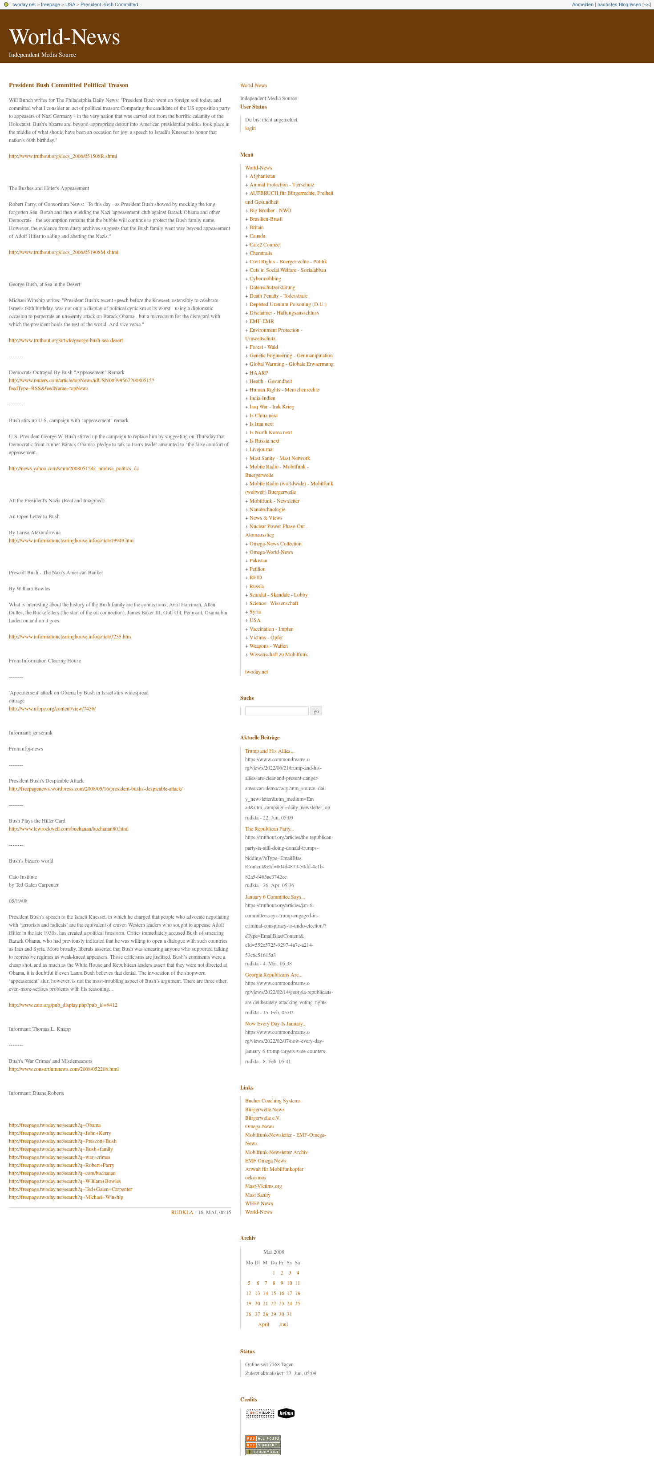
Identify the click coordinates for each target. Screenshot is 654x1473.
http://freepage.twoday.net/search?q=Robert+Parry (61, 1164)
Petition (258, 568)
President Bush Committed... (111, 4)
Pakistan (258, 560)
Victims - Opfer (266, 637)
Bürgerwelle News (265, 1109)
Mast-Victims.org (263, 1185)
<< (647, 4)
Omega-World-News (271, 551)
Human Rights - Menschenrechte (284, 389)
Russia (257, 585)
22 (273, 1303)
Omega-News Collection (276, 543)
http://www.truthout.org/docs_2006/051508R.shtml (63, 155)
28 (265, 1314)
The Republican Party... (269, 828)
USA (70, 4)
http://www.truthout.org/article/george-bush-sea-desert (66, 339)
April (263, 1324)
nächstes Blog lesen (619, 4)
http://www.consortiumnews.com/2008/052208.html (64, 1068)
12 (248, 1293)
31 (289, 1314)
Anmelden (582, 4)
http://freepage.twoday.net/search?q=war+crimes (59, 1156)
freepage (50, 4)
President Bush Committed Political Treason (69, 84)
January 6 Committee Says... (275, 896)
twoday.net (24, 4)
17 (289, 1293)
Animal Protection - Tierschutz (282, 184)
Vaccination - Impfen (272, 628)
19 (248, 1303)
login (250, 127)
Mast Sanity (257, 1194)
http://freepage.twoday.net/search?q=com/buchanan (62, 1172)
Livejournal (262, 448)
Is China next (264, 415)
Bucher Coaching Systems (273, 1100)
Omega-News (260, 1126)
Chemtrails (261, 252)
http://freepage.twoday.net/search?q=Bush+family (61, 1148)
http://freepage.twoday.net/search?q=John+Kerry (60, 1132)
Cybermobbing (265, 278)
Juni (283, 1324)
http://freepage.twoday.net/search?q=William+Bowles (65, 1180)
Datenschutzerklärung (272, 287)
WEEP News (259, 1203)
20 (257, 1303)
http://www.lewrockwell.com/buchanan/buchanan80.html (69, 828)
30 (281, 1314)
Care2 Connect (265, 244)
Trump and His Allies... (270, 750)
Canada (257, 235)
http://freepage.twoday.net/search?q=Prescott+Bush (63, 1140)
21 (265, 1303)
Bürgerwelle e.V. (263, 1117)
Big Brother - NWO (270, 210)
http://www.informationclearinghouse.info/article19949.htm (71, 540)
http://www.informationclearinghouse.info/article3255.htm (70, 636)
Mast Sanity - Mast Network (280, 457)
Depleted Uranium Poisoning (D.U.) (288, 303)
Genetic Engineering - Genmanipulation (291, 355)
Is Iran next (262, 423)
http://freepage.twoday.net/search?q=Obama (55, 1124)
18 (297, 1293)
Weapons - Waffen (269, 645)
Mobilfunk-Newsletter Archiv (276, 1151)
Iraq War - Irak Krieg (272, 406)
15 (273, 1293)
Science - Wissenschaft (274, 602)
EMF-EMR (262, 320)
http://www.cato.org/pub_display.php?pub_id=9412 (63, 1004)
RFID (256, 577)
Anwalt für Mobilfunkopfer (274, 1168)
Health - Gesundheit (271, 380)
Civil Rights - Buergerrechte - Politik (288, 261)
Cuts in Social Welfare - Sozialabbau (288, 269)
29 (273, 1314)
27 (257, 1314)
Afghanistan (262, 175)
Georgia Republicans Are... (274, 974)
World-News (64, 35)
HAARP (259, 372)
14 (265, 1293)
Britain (257, 226)
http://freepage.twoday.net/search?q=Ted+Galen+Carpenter (70, 1188)
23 (281, 1303)
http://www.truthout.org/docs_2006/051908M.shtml (63, 251)
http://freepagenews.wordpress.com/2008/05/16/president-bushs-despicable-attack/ (95, 788)
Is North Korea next (271, 432)
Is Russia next (264, 440)
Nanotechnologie (267, 509)
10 (289, 1282)
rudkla (182, 1211)
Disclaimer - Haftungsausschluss (284, 312)
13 (257, 1293)
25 (297, 1303)
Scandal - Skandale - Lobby (279, 594)
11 (297, 1282)
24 (289, 1303)
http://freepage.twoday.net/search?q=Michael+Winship (66, 1196)
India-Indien (262, 397)
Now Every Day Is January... (276, 1023)
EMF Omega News (266, 1160)
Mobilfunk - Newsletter (274, 500)
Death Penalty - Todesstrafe (278, 295)
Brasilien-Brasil (266, 218)
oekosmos (255, 1177)
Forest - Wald (264, 346)
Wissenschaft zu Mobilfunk (279, 654)
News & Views (266, 517)
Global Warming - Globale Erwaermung (292, 363)
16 (281, 1292)
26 (248, 1314)
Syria (255, 611)
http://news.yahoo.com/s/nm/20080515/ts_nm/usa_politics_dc (74, 468)
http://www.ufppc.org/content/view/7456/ (52, 708)
